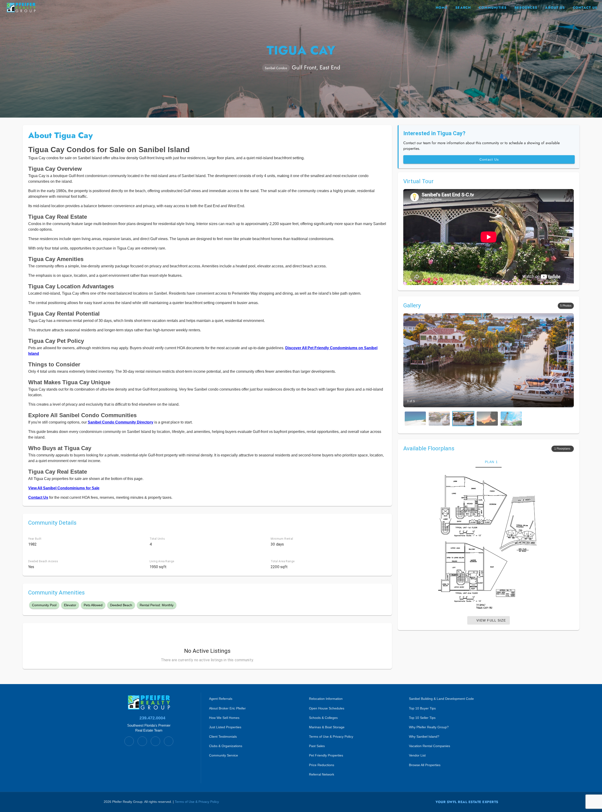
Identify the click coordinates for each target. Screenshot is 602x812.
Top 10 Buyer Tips (422, 708)
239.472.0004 (152, 718)
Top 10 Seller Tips (422, 718)
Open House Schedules (326, 708)
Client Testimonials (223, 736)
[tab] (488, 461)
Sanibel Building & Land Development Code (441, 699)
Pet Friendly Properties (326, 755)
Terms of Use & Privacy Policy (331, 736)
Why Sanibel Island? (424, 736)
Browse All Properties (424, 765)
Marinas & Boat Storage (327, 727)
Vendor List (417, 755)
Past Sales (317, 746)
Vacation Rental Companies (429, 746)
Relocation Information (326, 699)
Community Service (223, 755)
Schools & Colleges (323, 718)
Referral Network (321, 774)
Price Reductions (321, 765)
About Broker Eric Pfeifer (227, 708)
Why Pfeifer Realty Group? (429, 727)
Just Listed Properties (225, 727)
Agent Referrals (220, 699)
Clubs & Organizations (225, 746)
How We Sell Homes (224, 718)
